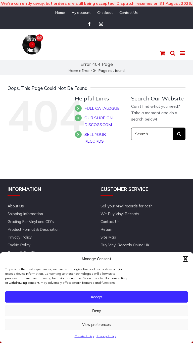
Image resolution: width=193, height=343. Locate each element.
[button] (185, 258)
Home (73, 70)
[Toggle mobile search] (172, 53)
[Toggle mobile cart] (162, 53)
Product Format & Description (34, 229)
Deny (96, 311)
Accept (96, 297)
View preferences (96, 324)
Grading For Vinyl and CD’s (31, 221)
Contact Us (110, 221)
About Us (16, 206)
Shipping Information (25, 213)
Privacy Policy (106, 336)
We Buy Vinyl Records (120, 213)
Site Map (108, 237)
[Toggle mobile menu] (182, 53)
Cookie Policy (84, 336)
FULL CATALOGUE (102, 108)
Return (106, 229)
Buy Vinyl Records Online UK (125, 245)
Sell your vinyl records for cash (127, 206)
